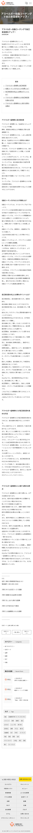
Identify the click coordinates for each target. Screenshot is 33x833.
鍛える (21, 728)
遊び (22, 720)
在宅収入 (6, 728)
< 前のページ (6, 632)
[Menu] (30, 3)
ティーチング (11, 744)
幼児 (18, 736)
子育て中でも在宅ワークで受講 (11, 589)
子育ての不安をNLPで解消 (10, 606)
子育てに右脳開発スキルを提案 (11, 611)
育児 (20, 740)
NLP (15, 625)
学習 (5, 736)
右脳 (17, 625)
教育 (14, 736)
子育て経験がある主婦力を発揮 (11, 595)
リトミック (7, 720)
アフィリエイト (8, 740)
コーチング (22, 732)
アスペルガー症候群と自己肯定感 (15, 85)
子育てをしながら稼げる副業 (11, 600)
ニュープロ (13, 724)
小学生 (15, 740)
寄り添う (20, 724)
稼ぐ (5, 744)
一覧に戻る (16, 632)
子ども (16, 728)
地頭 (24, 740)
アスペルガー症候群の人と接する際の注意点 (17, 104)
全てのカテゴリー (10, 646)
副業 (12, 625)
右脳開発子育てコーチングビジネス (16, 716)
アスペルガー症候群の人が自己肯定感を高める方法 (17, 98)
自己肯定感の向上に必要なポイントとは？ (17, 92)
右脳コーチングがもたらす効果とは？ (17, 88)
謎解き (17, 720)
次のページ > (26, 632)
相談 (9, 736)
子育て (16, 732)
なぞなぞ (6, 724)
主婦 (9, 625)
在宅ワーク (4, 625)
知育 (13, 720)
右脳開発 (6, 732)
